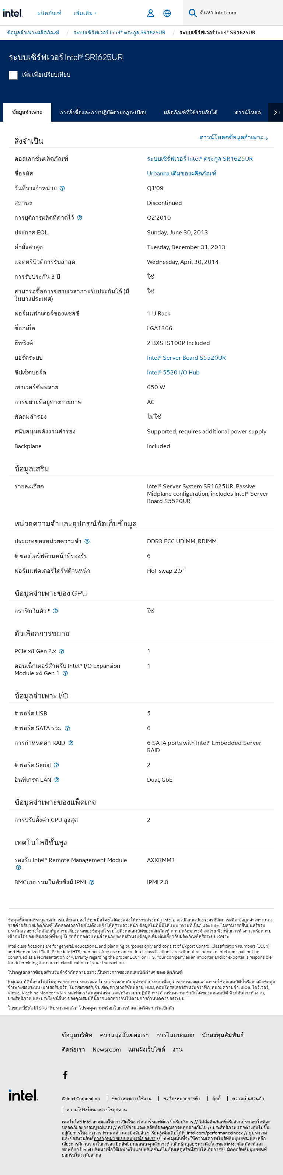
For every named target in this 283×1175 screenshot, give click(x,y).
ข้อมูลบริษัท (77, 1035)
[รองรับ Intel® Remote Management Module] (18, 867)
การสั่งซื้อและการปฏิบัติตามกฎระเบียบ (103, 112)
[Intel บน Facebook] (65, 1076)
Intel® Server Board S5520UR (186, 358)
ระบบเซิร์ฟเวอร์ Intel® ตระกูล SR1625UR (200, 159)
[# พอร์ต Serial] (56, 765)
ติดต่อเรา (73, 1049)
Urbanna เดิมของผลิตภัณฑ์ (181, 173)
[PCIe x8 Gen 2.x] (61, 651)
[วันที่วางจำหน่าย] (62, 188)
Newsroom (106, 1049)
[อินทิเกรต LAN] (57, 780)
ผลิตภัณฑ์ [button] (50, 13)
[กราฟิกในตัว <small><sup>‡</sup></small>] (55, 611)
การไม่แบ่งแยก (175, 1035)
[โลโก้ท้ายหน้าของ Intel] (23, 1094)
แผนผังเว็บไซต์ (146, 1049)
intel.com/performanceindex (215, 1133)
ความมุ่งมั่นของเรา (124, 1035)
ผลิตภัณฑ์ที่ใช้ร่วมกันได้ (190, 112)
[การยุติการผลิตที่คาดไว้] (80, 218)
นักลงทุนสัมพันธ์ (223, 1035)
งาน (177, 1049)
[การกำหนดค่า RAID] (71, 743)
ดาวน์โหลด (248, 112)
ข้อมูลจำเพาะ (27, 112)
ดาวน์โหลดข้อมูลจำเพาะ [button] (231, 137)
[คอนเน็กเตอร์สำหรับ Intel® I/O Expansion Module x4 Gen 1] (65, 673)
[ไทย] (167, 13)
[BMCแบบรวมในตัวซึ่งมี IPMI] (92, 882)
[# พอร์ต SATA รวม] (67, 728)
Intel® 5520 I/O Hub (173, 372)
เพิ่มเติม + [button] (86, 13)
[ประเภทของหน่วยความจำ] (87, 541)
